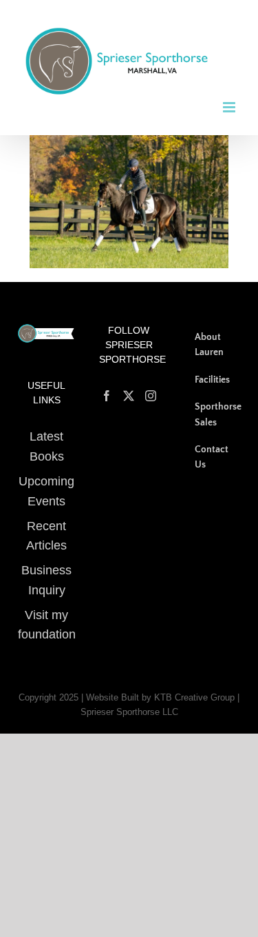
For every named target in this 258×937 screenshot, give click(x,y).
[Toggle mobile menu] (230, 97)
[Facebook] (106, 386)
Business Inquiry (46, 570)
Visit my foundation (47, 615)
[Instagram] (150, 386)
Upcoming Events (46, 481)
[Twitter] (128, 386)
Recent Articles (46, 526)
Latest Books (47, 437)
